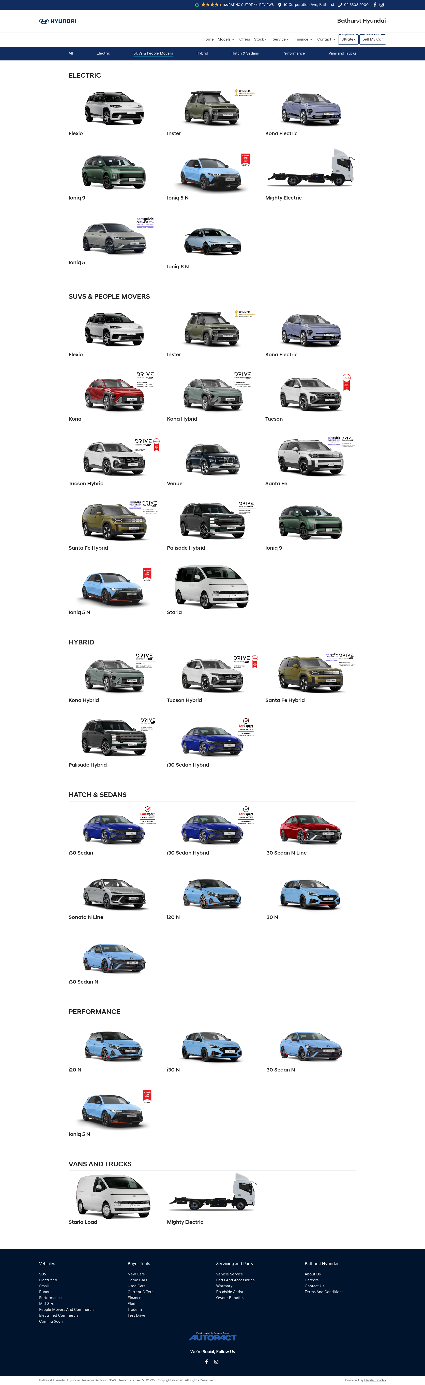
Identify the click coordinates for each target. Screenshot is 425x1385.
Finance (301, 40)
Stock (259, 40)
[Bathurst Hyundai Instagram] (382, 4)
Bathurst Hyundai (361, 21)
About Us (313, 1274)
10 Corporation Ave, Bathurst (309, 5)
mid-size (46, 1304)
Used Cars (136, 1286)
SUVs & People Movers (153, 54)
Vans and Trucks (342, 54)
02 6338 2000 (356, 5)
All (71, 54)
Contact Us (314, 1286)
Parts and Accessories (235, 1280)
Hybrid (202, 54)
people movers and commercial (67, 1310)
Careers (312, 1280)
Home (208, 40)
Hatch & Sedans (245, 54)
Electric (103, 54)
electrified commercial (59, 1316)
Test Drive (136, 1316)
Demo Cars (137, 1280)
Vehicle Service (229, 1274)
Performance (293, 54)
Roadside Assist (229, 1292)
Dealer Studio (375, 1380)
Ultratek (348, 40)
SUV (42, 1274)
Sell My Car (373, 40)
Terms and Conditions (324, 1292)
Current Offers (140, 1292)
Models (224, 40)
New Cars (136, 1274)
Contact (324, 40)
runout (45, 1292)
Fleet (132, 1304)
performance (50, 1298)
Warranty (224, 1286)
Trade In (135, 1310)
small (44, 1286)
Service (279, 40)
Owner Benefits (229, 1298)
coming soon (51, 1322)
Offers (244, 40)
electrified (48, 1280)
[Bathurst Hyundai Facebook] (376, 4)
